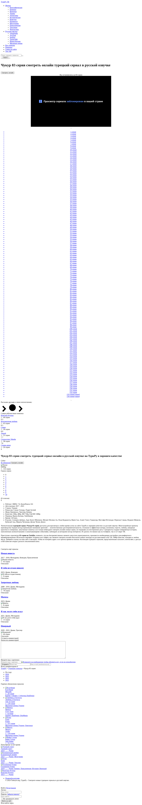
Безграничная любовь (9, 421)
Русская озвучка (11, 31)
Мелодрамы (14, 23)
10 (6, 494)
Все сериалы (10, 45)
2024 (7, 674)
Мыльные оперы (16, 43)
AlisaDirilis (14, 33)
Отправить (5, 664)
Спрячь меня (6, 445)
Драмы (12, 13)
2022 (7, 678)
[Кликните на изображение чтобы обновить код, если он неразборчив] (48, 662)
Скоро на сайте (11, 49)
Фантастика (14, 29)
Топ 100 (8, 51)
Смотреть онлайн (7, 73)
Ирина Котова (15, 41)
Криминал (14, 21)
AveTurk (13, 35)
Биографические (16, 8)
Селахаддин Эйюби (8, 439)
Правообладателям (12, 778)
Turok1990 (14, 39)
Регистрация (11, 788)
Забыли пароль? (13, 794)
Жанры (8, 6)
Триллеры (13, 27)
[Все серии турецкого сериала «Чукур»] (12, 411)
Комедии (13, 19)
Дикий (3, 433)
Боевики (13, 9)
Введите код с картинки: (10, 660)
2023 (7, 676)
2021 (7, 680)
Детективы (14, 15)
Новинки (8, 47)
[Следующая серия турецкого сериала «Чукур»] (20, 411)
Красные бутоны (7, 415)
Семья (3, 427)
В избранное (5, 463)
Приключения (15, 25)
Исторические (15, 17)
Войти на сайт (6, 801)
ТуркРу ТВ (5, 2)
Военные (13, 11)
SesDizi (12, 37)
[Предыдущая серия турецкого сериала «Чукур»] (4, 411)
